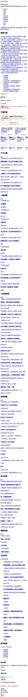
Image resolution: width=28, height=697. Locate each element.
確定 (5, 690)
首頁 (5, 27)
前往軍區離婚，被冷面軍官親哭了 (12, 89)
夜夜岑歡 (5, 84)
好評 (4, 12)
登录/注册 (3, 679)
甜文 (4, 24)
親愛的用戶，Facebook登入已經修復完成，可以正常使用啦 (15, 107)
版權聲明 (5, 649)
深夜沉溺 (5, 87)
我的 (8, 29)
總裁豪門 (5, 19)
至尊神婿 (5, 77)
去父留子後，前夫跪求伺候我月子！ (12, 80)
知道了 (2, 695)
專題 (4, 11)
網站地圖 (5, 656)
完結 (4, 14)
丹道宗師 (5, 79)
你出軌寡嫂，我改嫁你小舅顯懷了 (12, 86)
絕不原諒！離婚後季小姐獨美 (10, 91)
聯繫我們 (5, 655)
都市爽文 (5, 17)
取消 (2, 690)
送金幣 (21, 27)
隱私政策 (5, 651)
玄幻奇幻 (5, 21)
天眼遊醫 (5, 75)
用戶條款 (5, 653)
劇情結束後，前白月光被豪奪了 (11, 82)
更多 (2, 156)
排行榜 (5, 9)
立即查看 (3, 670)
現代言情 (5, 16)
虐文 (4, 23)
